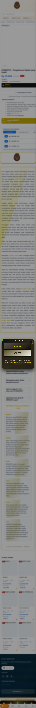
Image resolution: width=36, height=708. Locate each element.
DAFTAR (17, 353)
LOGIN (17, 346)
